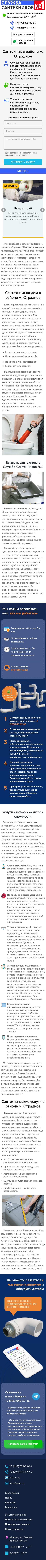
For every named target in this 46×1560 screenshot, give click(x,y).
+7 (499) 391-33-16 (25, 22)
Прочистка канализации (18, 1519)
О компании (12, 1492)
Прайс (8, 1497)
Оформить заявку (23, 34)
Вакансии (10, 1502)
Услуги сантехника (15, 1514)
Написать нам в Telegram (23, 1443)
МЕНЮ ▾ (23, 171)
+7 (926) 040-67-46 (25, 27)
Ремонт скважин (14, 1529)
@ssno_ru (14, 1477)
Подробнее (23, 227)
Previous (2, 209)
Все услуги (11, 1507)
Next (41, 209)
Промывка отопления (17, 1524)
